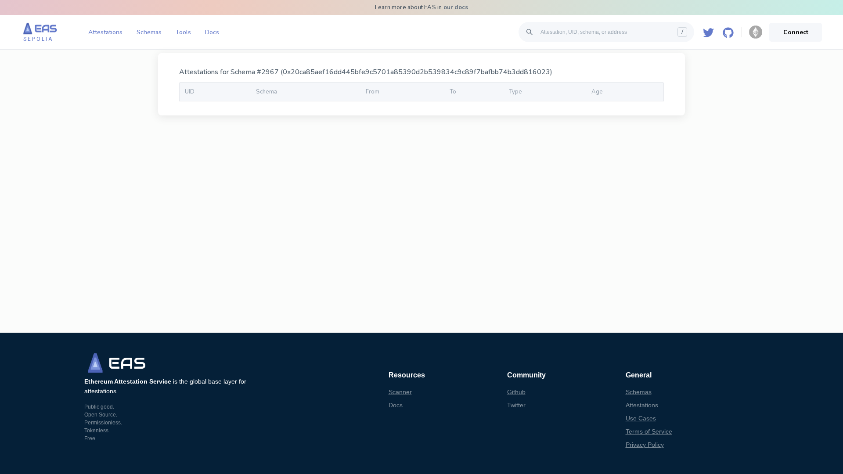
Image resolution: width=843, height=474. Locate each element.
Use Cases (641, 418)
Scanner (400, 391)
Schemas (149, 32)
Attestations (105, 32)
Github (516, 391)
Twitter (516, 405)
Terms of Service (649, 431)
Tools (183, 32)
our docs (455, 7)
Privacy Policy (645, 444)
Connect (795, 32)
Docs (212, 32)
